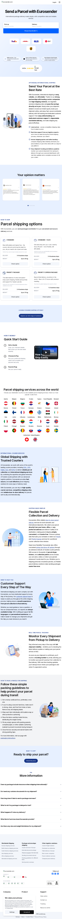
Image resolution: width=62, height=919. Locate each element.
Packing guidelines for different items (30, 858)
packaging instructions (8, 738)
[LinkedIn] (57, 874)
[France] (22, 412)
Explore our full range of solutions (31, 315)
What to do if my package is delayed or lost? (16, 805)
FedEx (3, 470)
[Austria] (5, 403)
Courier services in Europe (28, 847)
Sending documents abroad (29, 855)
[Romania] (22, 430)
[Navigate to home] (8, 2)
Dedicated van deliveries (48, 848)
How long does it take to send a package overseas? (18, 798)
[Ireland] (56, 412)
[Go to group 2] (30, 205)
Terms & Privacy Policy (40, 917)
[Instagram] (54, 874)
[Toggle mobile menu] (59, 2)
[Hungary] (47, 412)
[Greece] (39, 412)
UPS (28, 467)
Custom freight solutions (48, 845)
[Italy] (5, 421)
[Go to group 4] (33, 205)
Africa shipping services (8, 856)
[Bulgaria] (22, 403)
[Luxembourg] (31, 421)
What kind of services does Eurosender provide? (17, 819)
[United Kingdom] (35, 439)
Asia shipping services (7, 853)
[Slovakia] (31, 430)
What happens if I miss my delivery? (13, 812)
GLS (6, 470)
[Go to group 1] (28, 205)
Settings (12, 912)
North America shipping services (10, 848)
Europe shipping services (8, 845)
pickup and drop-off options (45, 547)
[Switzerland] (26, 439)
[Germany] (31, 412)
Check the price (31, 760)
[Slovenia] (39, 430)
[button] (31, 27)
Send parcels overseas (28, 862)
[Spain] (47, 430)
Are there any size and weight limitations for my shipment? (21, 826)
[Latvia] (14, 421)
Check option (15, 263)
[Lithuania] (22, 421)
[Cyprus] (39, 403)
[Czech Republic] (47, 403)
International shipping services (9, 858)
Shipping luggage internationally (30, 852)
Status (22, 917)
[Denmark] (56, 403)
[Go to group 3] (31, 205)
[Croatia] (31, 403)
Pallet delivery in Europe (48, 851)
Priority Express (37, 539)
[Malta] (39, 421)
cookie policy (29, 917)
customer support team (23, 596)
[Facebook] (52, 874)
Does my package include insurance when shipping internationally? (24, 784)
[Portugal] (14, 430)
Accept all (27, 912)
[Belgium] (14, 403)
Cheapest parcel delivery (48, 858)
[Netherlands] (47, 421)
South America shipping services (10, 851)
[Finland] (14, 412)
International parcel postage (29, 850)
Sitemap (18, 917)
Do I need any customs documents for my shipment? (19, 791)
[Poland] (5, 430)
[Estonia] (5, 412)
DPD (13, 470)
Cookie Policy (10, 908)
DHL (25, 467)
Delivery (34, 24)
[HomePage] (31, 871)
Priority (58, 537)
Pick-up (6, 24)
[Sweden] (56, 430)
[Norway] (56, 421)
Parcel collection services (48, 856)
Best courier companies (48, 853)
